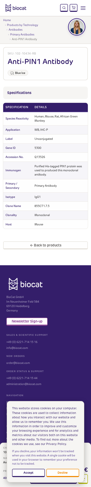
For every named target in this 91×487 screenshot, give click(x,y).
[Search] (64, 8)
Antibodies (15, 29)
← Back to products (45, 245)
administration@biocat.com (23, 384)
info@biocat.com (17, 348)
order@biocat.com (18, 363)
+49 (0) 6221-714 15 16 (21, 342)
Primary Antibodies (22, 34)
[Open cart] (74, 8)
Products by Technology (22, 25)
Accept (28, 473)
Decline (63, 473)
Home (7, 20)
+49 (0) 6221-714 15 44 (21, 378)
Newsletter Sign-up (27, 321)
